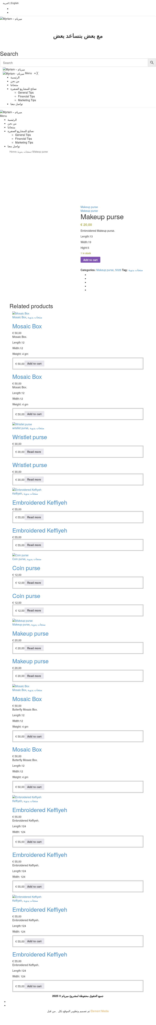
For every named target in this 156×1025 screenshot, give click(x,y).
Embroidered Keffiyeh (39, 502)
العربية (6, 3)
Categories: (88, 270)
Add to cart (90, 260)
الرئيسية (12, 119)
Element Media (100, 1011)
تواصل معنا (14, 146)
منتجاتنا (11, 127)
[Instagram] (11, 12)
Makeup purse (89, 207)
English (15, 3)
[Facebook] (11, 8)
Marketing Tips (24, 142)
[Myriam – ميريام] (11, 18)
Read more (34, 452)
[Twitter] (89, 278)
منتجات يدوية (24, 151)
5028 (118, 270)
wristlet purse (20, 428)
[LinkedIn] (89, 290)
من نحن (12, 123)
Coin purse (18, 559)
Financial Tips (23, 138)
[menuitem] (15, 77)
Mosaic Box (19, 317)
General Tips (23, 135)
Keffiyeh (17, 493)
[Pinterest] (89, 282)
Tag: (125, 270)
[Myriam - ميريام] (14, 73)
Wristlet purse (29, 437)
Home (13, 151)
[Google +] (89, 286)
